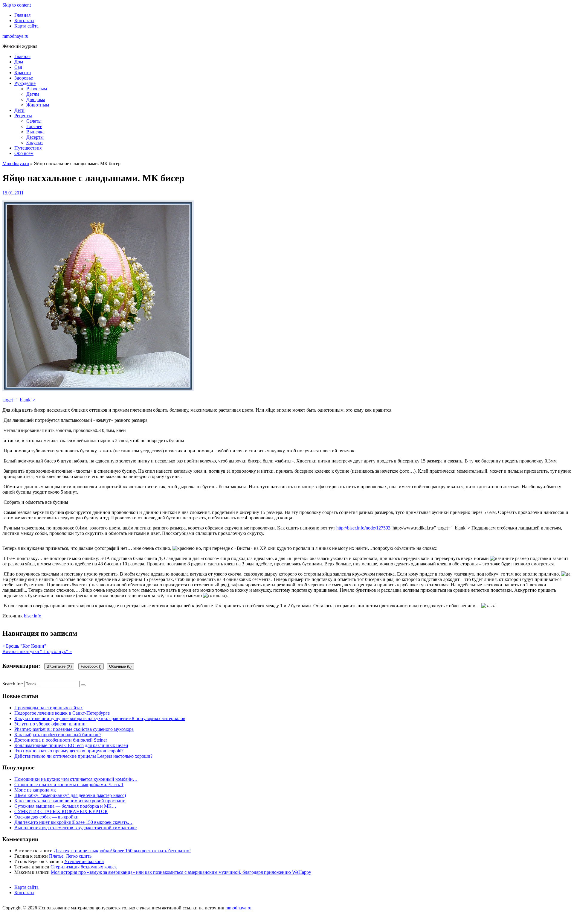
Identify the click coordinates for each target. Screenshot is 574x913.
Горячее (34, 126)
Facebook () (91, 666)
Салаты (34, 121)
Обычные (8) (120, 666)
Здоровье (23, 77)
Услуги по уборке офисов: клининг (50, 723)
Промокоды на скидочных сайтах (48, 707)
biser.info (32, 615)
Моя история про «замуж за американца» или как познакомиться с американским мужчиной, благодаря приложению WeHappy (181, 872)
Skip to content (16, 4)
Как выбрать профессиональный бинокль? (57, 734)
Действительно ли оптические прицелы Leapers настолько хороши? (83, 756)
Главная (22, 15)
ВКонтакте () (59, 666)
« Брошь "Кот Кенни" (24, 646)
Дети (19, 110)
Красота (22, 72)
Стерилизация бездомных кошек (84, 866)
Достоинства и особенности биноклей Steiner (60, 739)
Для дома (35, 99)
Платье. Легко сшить (70, 856)
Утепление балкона (84, 861)
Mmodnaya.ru (15, 163)
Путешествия (28, 147)
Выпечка (35, 131)
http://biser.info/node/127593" (364, 527)
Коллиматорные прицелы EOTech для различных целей (71, 745)
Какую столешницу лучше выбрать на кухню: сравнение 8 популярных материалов (99, 718)
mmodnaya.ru (15, 36)
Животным (37, 104)
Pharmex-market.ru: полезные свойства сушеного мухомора (74, 729)
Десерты (35, 137)
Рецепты (23, 115)
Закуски (34, 142)
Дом (18, 61)
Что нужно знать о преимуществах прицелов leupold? (68, 750)
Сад (18, 67)
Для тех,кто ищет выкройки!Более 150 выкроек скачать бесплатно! (122, 850)
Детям (32, 94)
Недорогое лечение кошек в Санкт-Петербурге (62, 713)
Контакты (24, 20)
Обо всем (23, 153)
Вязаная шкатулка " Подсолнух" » (37, 651)
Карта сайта (26, 25)
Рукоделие (25, 83)
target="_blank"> (18, 399)
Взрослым (36, 88)
